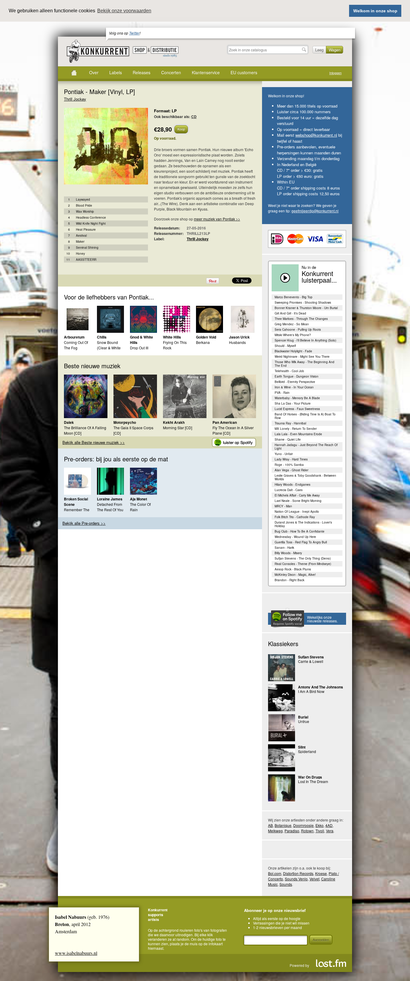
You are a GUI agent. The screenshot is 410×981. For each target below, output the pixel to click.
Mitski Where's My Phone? (293, 335)
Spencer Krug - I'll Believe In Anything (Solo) (305, 340)
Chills (102, 337)
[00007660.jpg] (97, 149)
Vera (329, 830)
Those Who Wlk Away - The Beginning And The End (304, 364)
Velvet (314, 878)
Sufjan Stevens (311, 657)
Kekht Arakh (174, 422)
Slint (302, 747)
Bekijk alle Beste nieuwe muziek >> (93, 442)
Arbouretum (74, 337)
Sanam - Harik (284, 547)
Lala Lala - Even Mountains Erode (298, 434)
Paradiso (292, 830)
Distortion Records (298, 873)
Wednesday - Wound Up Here (295, 537)
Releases (141, 72)
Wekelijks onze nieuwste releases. (322, 619)
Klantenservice (206, 72)
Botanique (283, 825)
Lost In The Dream (313, 781)
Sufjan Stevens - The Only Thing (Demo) (303, 558)
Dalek (69, 422)
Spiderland (307, 751)
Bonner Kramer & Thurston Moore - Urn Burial (306, 308)
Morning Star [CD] (177, 427)
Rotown (307, 830)
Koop (181, 128)
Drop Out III (139, 347)
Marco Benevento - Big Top (293, 297)
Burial (303, 717)
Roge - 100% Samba (289, 465)
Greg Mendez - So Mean (292, 324)
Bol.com (274, 873)
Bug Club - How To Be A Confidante (299, 531)
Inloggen (335, 72)
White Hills (172, 337)
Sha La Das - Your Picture (293, 403)
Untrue (303, 721)
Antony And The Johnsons (320, 687)
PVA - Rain (282, 392)
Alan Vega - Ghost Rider (291, 470)
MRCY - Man (283, 506)
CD (194, 116)
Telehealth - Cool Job (289, 371)
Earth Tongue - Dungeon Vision (296, 376)
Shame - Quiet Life (288, 439)
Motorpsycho (124, 422)
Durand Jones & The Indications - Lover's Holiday (303, 524)
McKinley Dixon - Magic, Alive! (295, 575)
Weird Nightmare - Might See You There (302, 356)
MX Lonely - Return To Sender (296, 429)
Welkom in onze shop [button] (375, 10)
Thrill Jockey (75, 99)
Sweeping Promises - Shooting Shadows (303, 302)
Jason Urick (239, 337)
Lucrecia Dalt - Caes (289, 490)
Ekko (319, 825)
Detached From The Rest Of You (110, 507)
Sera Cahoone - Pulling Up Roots (298, 329)
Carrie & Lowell (310, 661)
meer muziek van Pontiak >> (217, 218)
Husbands (237, 342)
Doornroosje (303, 825)
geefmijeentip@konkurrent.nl (315, 210)
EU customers (244, 72)
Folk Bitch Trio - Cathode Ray (295, 517)
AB (270, 825)
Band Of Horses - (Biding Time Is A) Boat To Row (305, 416)
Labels (115, 72)
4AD (329, 825)
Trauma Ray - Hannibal (290, 423)
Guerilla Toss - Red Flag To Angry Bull (301, 542)
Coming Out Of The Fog (76, 345)
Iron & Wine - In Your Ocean (294, 387)
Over (93, 72)
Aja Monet (138, 499)
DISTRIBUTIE (165, 52)
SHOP (140, 50)
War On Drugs (310, 777)
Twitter (134, 32)
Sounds (285, 884)
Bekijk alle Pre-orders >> (84, 523)
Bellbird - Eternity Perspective (295, 382)
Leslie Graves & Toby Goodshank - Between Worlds (305, 477)
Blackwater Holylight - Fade (293, 351)
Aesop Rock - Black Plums (293, 569)
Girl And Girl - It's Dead (290, 313)
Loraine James (109, 499)
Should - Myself (285, 346)
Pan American (225, 422)
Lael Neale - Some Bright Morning (298, 501)
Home (74, 73)
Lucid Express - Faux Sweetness (297, 409)
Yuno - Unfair (284, 454)
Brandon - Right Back (289, 580)
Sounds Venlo (296, 878)
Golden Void (206, 337)
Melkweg (275, 830)
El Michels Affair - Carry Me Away (297, 495)
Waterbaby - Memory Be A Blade (297, 398)
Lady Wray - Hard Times (291, 459)
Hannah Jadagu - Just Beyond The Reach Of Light (306, 447)
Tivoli (319, 830)
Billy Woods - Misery (288, 553)
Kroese (321, 873)
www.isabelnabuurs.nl (76, 953)
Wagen (334, 50)
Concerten (171, 72)
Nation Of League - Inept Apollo (297, 511)
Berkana (203, 342)
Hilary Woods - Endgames (292, 484)
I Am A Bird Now (311, 691)
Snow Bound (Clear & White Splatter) (109, 348)
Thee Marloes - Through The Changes (301, 319)
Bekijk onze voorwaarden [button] (124, 10)
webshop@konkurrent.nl (316, 135)
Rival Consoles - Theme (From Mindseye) (303, 564)
